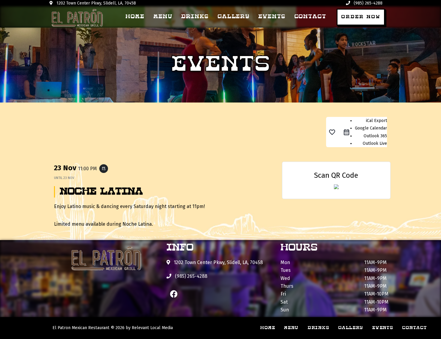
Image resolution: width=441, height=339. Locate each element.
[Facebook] (174, 294)
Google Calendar (371, 128)
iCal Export (376, 120)
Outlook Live (375, 143)
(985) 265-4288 (367, 3)
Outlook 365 (375, 135)
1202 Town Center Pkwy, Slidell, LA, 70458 (95, 3)
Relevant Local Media (152, 327)
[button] (361, 17)
